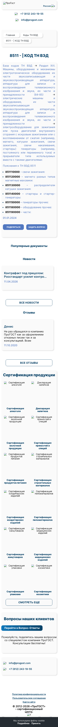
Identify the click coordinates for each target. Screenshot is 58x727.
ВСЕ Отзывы (29, 362)
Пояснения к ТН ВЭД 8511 (19, 165)
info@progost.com (32, 19)
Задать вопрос (36, 227)
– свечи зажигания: (32, 171)
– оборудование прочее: (36, 207)
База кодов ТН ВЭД (17, 65)
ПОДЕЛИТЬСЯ (13, 227)
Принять (36, 723)
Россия (47, 6)
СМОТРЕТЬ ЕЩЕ (29, 602)
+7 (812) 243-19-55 (31, 13)
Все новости (29, 302)
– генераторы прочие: (34, 202)
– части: (26, 212)
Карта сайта (29, 702)
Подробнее (23, 723)
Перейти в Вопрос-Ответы (22, 628)
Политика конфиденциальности (29, 694)
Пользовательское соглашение (29, 698)
